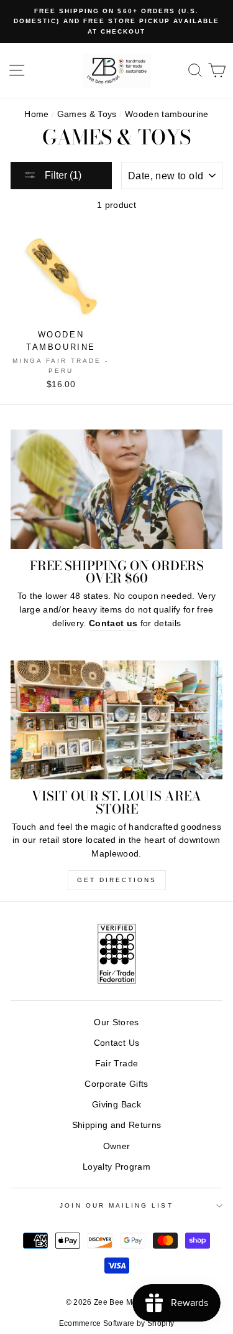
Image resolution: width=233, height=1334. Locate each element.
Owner (116, 1146)
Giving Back (116, 1104)
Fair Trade (116, 1063)
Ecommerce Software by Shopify (117, 1323)
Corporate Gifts (116, 1084)
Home (36, 114)
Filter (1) (61, 175)
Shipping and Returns (117, 1125)
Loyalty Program (116, 1167)
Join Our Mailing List (116, 1205)
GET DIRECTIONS (117, 879)
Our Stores (116, 1022)
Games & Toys (87, 114)
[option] (116, 21)
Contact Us (116, 1043)
